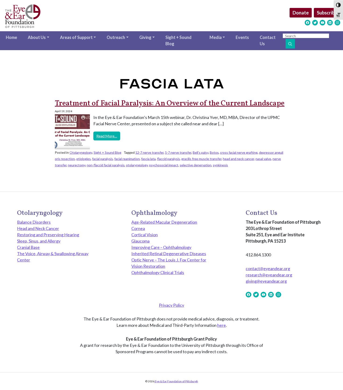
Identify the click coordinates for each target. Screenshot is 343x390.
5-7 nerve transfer (178, 152)
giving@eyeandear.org (266, 281)
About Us (37, 37)
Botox (214, 152)
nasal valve (263, 159)
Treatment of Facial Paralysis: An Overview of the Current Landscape (169, 103)
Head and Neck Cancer (38, 228)
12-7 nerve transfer (149, 152)
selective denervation (195, 165)
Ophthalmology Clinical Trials (157, 272)
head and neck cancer (238, 159)
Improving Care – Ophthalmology (161, 247)
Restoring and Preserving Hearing (48, 234)
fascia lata (148, 159)
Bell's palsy (200, 152)
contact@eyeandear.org (268, 268)
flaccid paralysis (168, 159)
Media (216, 37)
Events (242, 37)
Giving (145, 37)
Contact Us (268, 40)
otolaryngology (137, 165)
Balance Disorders (34, 222)
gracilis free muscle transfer (201, 159)
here (221, 325)
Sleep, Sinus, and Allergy (38, 241)
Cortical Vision (144, 234)
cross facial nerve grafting (239, 152)
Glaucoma (140, 241)
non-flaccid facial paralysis (106, 165)
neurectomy (76, 165)
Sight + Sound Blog (178, 40)
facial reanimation (127, 159)
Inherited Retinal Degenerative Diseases (168, 253)
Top (332, 379)
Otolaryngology (81, 152)
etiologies (83, 159)
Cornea (138, 228)
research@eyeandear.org (269, 274)
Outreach (116, 37)
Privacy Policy (171, 305)
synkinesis (220, 165)
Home (11, 37)
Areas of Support (76, 37)
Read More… (108, 135)
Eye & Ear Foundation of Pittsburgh (176, 381)
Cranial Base (28, 247)
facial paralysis (102, 159)
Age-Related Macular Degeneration (164, 222)
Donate (301, 12)
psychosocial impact (163, 165)
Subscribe (327, 12)
